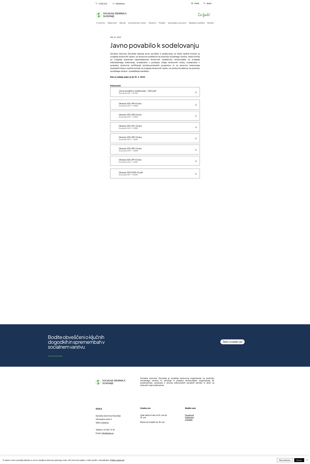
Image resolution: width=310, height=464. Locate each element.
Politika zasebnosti (117, 460)
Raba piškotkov (285, 460)
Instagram (189, 417)
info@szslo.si (108, 433)
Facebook (189, 415)
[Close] (307, 460)
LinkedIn (189, 420)
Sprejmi (299, 460)
